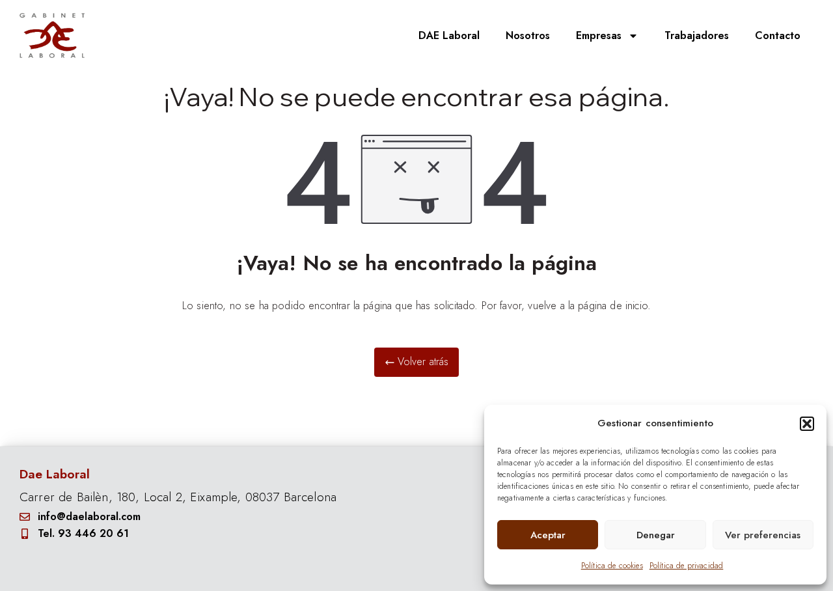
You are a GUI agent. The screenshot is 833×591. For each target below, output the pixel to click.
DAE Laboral (449, 35)
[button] (806, 423)
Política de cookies (612, 565)
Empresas (598, 35)
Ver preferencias (762, 535)
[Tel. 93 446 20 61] (25, 534)
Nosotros (528, 35)
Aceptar (548, 535)
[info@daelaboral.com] (25, 517)
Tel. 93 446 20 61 (83, 533)
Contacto (777, 35)
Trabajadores (696, 35)
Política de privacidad (686, 565)
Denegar (655, 535)
